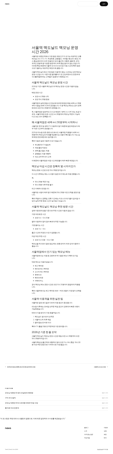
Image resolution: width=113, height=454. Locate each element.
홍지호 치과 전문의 (12, 408)
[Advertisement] (56, 24)
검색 (103, 4)
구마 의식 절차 (10, 398)
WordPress (99, 449)
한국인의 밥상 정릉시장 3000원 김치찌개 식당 (21, 367)
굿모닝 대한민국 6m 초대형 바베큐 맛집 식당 (21, 403)
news (7, 4)
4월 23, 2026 (105, 393)
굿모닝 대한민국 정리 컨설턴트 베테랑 (19, 393)
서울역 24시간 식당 (100, 367)
